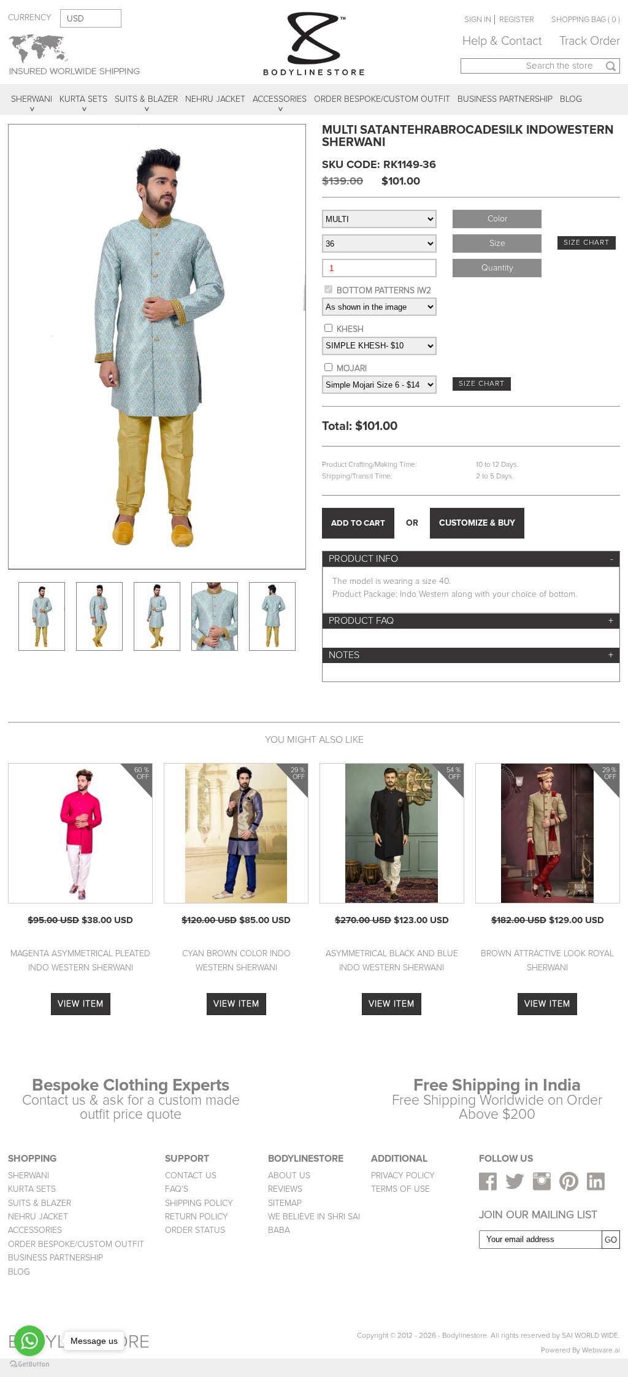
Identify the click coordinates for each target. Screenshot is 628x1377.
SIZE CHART (587, 242)
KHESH (350, 329)
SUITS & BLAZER (39, 1203)
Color (497, 218)
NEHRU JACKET (38, 1216)
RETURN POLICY (196, 1216)
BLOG (19, 1272)
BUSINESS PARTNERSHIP (55, 1257)
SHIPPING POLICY (199, 1203)
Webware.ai (601, 1350)
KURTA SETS (32, 1189)
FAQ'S (176, 1189)
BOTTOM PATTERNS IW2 (384, 290)
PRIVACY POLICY (403, 1175)
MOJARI (352, 368)
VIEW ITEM (81, 1004)
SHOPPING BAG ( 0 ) (585, 20)
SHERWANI (28, 1175)
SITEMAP (285, 1203)
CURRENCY (30, 17)
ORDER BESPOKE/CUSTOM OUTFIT (76, 1244)
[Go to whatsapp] (29, 1340)
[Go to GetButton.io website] (29, 1364)
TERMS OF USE (400, 1189)
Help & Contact (502, 41)
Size (497, 243)
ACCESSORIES (35, 1230)
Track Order (589, 41)
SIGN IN (477, 20)
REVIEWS (285, 1189)
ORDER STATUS (195, 1230)
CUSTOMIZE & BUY (477, 523)
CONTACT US (190, 1175)
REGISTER (516, 20)
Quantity (497, 268)
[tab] (471, 559)
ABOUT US (289, 1175)
